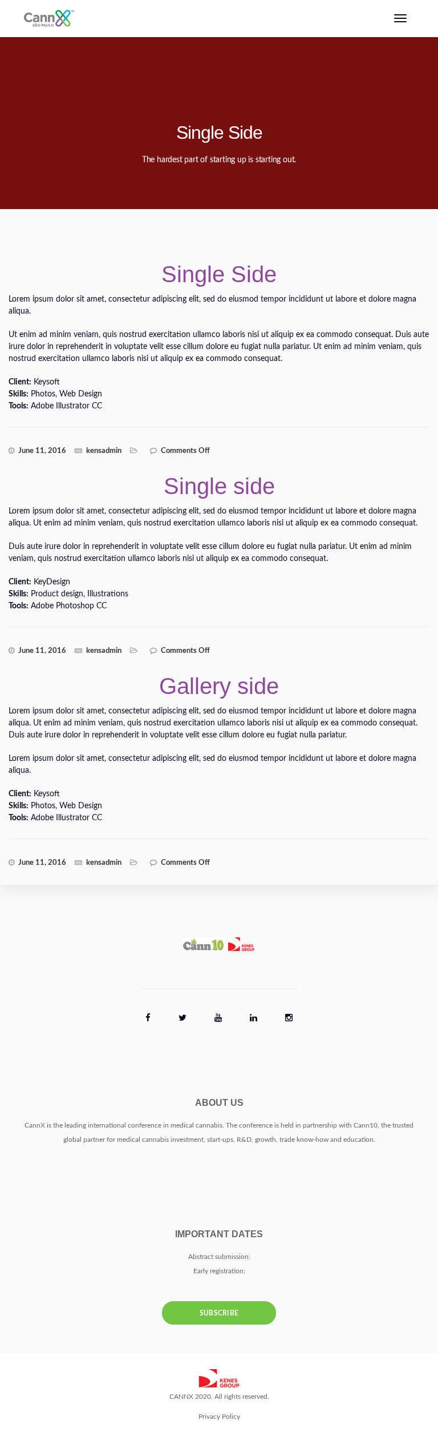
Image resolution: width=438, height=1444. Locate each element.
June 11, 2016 (42, 451)
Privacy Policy (219, 1416)
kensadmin (103, 451)
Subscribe (219, 1313)
